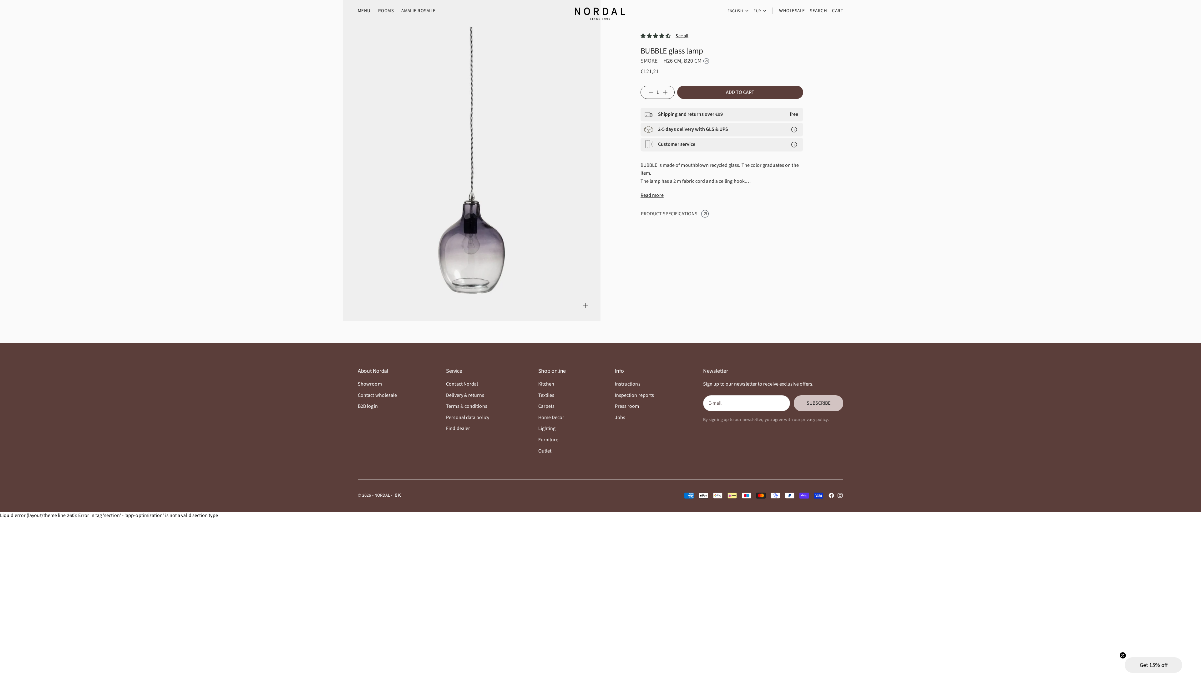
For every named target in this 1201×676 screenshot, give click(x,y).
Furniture (548, 439)
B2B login (368, 406)
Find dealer (458, 428)
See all (682, 36)
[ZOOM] (585, 306)
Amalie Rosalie (418, 11)
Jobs (620, 417)
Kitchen (546, 384)
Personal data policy (467, 417)
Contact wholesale (377, 395)
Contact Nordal (462, 384)
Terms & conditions (466, 406)
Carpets (546, 406)
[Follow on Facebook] (831, 495)
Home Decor (551, 417)
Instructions (628, 384)
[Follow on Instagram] (840, 495)
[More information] (794, 129)
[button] (1153, 665)
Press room (627, 406)
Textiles (546, 395)
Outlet (544, 451)
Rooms (386, 11)
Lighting (547, 428)
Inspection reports (634, 395)
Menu (364, 11)
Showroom (370, 384)
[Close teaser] (1123, 655)
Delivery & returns (465, 395)
